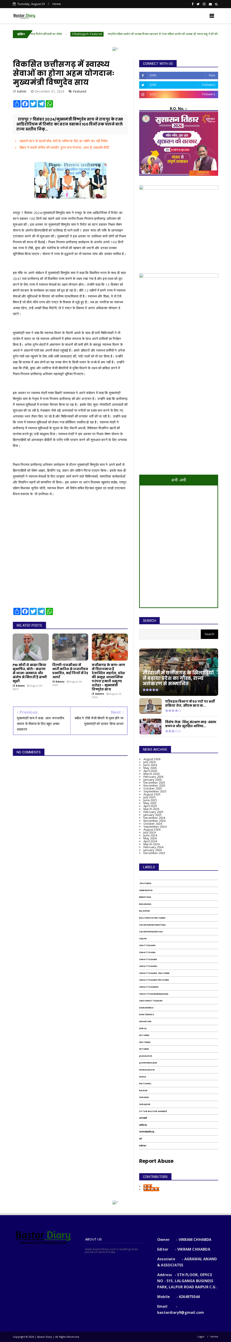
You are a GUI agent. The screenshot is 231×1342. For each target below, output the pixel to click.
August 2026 (151, 759)
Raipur (143, 1090)
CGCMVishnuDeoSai (151, 931)
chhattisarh (147, 952)
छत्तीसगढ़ (143, 1125)
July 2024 (149, 832)
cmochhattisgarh (150, 1000)
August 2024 (151, 829)
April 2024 (150, 841)
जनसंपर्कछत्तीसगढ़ (146, 1131)
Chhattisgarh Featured (154, 979)
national (145, 1083)
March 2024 (151, 844)
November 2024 (154, 821)
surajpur (144, 1104)
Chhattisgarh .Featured (54, 34)
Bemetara (145, 897)
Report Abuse (156, 1161)
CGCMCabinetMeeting (152, 924)
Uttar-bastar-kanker (153, 1111)
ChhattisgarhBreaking (153, 993)
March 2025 (151, 809)
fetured (144, 1048)
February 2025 (153, 812)
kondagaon (147, 1069)
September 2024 (154, 826)
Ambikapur (145, 890)
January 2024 (152, 850)
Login (201, 1336)
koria (142, 1076)
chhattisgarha (149, 986)
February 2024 (153, 847)
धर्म (140, 1138)
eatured (144, 1035)
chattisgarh (147, 945)
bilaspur (144, 910)
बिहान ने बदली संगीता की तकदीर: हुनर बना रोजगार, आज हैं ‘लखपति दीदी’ (63, 147)
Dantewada (146, 1014)
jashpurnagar (148, 1062)
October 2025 (152, 788)
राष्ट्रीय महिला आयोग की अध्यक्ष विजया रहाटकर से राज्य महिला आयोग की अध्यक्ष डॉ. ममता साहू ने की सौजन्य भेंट (133, 34)
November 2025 (154, 785)
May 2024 (150, 838)
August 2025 (151, 794)
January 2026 (152, 780)
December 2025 (154, 782)
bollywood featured (152, 917)
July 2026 (149, 762)
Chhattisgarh (148, 959)
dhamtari (145, 1021)
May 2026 (150, 768)
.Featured (145, 883)
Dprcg (143, 1028)
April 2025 (150, 806)
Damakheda (146, 1007)
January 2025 (152, 815)
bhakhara (145, 904)
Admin (147, 1186)
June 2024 (150, 835)
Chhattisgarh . (148, 966)
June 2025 (150, 800)
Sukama (144, 1097)
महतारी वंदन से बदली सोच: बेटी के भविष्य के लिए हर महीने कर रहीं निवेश (63, 141)
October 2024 (152, 824)
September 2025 (154, 791)
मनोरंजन (142, 1145)
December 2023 (154, 853)
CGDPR (143, 938)
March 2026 (151, 774)
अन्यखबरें (143, 1118)
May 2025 (150, 803)
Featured (79, 91)
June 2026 (150, 765)
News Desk (151, 1189)
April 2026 (150, 771)
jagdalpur (145, 1055)
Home (57, 4)
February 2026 (153, 777)
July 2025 (149, 797)
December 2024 (154, 818)
